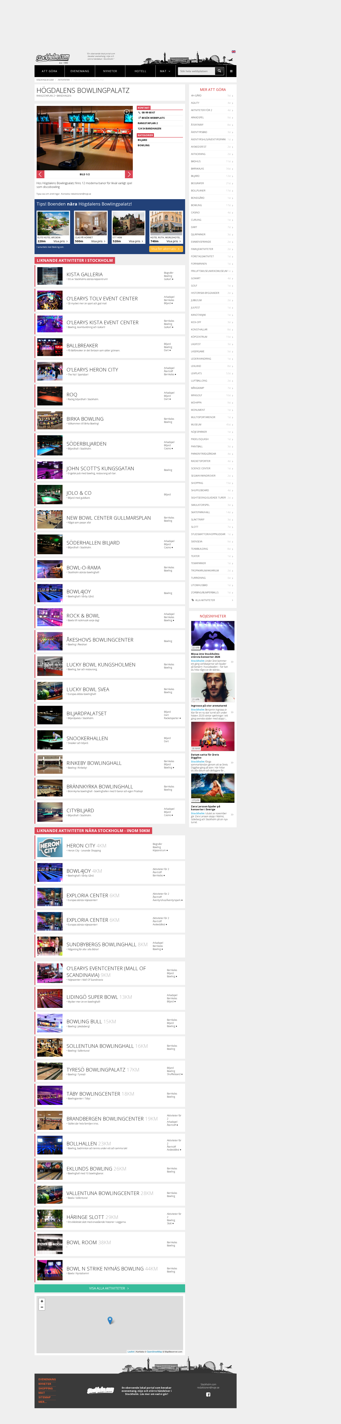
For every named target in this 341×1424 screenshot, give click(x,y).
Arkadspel (197, 117)
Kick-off (196, 322)
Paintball (197, 446)
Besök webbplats (153, 118)
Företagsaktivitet (202, 256)
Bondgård (197, 198)
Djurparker (198, 234)
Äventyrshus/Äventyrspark (208, 139)
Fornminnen (199, 263)
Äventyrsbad (199, 132)
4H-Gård (196, 95)
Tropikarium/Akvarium (205, 570)
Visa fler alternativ (164, 249)
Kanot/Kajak (198, 315)
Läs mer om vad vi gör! (154, 1394)
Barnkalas (197, 168)
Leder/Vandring (201, 358)
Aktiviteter (63, 79)
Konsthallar (199, 329)
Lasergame (197, 351)
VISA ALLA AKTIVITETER (107, 1288)
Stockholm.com (45, 79)
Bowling (196, 205)
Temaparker (198, 563)
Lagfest (196, 344)
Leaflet (131, 1351)
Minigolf (196, 395)
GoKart (195, 278)
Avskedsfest (198, 146)
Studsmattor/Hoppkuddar (208, 534)
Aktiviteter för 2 (201, 110)
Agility (195, 103)
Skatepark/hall (200, 512)
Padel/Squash (200, 439)
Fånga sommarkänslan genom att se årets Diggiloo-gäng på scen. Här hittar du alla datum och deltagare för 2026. (209, 766)
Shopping (197, 483)
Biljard (195, 176)
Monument (198, 410)
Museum (196, 424)
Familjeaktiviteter (202, 249)
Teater (195, 556)
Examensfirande (201, 241)
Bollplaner (198, 190)
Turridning (198, 578)
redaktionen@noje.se (208, 1387)
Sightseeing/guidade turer (208, 497)
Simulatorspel (200, 505)
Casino (195, 212)
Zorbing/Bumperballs (204, 592)
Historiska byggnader (205, 293)
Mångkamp (197, 388)
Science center (200, 468)
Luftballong (199, 380)
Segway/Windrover (203, 475)
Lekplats (196, 373)
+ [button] (42, 1301)
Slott (194, 527)
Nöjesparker (199, 432)
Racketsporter (200, 461)
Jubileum (196, 300)
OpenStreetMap (154, 1351)
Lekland (196, 366)
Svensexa (196, 541)
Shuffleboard (200, 490)
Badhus (195, 161)
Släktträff (197, 519)
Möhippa (196, 402)
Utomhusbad (199, 585)
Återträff (197, 124)
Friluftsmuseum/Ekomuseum (209, 271)
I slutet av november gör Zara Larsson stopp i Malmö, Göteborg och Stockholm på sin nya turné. (209, 818)
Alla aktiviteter (205, 600)
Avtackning (198, 154)
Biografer (197, 183)
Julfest (195, 307)
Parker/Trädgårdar (203, 453)
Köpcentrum (199, 336)
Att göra (49, 71)
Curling (196, 219)
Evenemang (79, 71)
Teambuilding (199, 548)
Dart (194, 227)
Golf (194, 285)
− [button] (42, 1307)
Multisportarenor (203, 417)
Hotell (140, 71)
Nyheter (110, 71)
